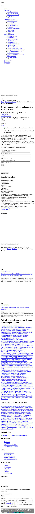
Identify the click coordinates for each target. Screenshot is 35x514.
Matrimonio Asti (11, 327)
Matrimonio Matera (15, 333)
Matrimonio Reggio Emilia (12, 347)
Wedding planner (5, 271)
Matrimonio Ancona (14, 364)
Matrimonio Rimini (25, 347)
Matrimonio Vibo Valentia (12, 338)
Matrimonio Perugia (14, 393)
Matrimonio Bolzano (17, 391)
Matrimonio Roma (18, 353)
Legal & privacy (10, 503)
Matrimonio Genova (10, 355)
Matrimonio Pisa (22, 388)
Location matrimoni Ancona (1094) (17, 407)
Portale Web (7, 467)
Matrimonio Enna (9, 382)
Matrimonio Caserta (11, 341)
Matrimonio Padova (10, 396)
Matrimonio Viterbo (28, 353)
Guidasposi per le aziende (11, 446)
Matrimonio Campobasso (20, 367)
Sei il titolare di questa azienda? (9, 208)
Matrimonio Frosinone (13, 352)
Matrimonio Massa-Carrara (11, 388)
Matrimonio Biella (20, 327)
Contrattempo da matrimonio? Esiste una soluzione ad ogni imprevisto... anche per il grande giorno (16, 274)
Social (5, 470)
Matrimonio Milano (10, 361)
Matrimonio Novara (9, 329)
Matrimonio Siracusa (21, 383)
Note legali (7, 443)
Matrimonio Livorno (21, 386)
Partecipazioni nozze (10, 102)
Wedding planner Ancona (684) (16, 427)
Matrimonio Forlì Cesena (11, 344)
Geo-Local (7, 468)
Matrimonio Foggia (19, 371)
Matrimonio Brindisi (8, 371)
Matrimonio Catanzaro (16, 335)
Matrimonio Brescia (11, 358)
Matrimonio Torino (11, 326)
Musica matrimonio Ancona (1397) (14, 422)
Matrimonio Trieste (11, 350)
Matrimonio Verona (21, 397)
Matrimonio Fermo (9, 365)
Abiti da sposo (4, 304)
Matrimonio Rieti (8, 353)
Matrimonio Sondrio (19, 362)
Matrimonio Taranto (9, 373)
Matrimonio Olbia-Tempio (11, 376)
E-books (6, 471)
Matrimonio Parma (10, 345)
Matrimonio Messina (19, 382)
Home (2, 102)
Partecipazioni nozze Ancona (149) (13, 426)
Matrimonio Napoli (22, 341)
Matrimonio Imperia (21, 355)
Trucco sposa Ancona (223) (18, 413)
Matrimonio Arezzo (15, 385)
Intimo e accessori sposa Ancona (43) (17, 412)
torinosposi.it (7, 454)
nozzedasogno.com (9, 453)
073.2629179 (4, 114)
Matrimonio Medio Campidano (13, 377)
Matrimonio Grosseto (10, 386)
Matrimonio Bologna (20, 342)
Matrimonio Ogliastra (10, 379)
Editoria (6, 465)
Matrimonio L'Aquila (9, 332)
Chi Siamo (7, 442)
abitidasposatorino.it (9, 457)
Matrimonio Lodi (20, 359)
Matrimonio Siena (18, 389)
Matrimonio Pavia (9, 362)
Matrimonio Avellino (12, 339)
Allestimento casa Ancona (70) (15, 415)
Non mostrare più (19, 512)
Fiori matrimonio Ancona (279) (12, 419)
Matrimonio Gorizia (14, 348)
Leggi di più (10, 512)
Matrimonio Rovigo (21, 396)
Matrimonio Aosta (10, 394)
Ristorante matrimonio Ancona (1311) (11, 406)
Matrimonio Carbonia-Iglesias (13, 374)
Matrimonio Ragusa (10, 383)
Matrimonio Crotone (10, 336)
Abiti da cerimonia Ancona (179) (16, 409)
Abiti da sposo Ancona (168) (16, 410)
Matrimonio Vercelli (9, 330)
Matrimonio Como (21, 358)
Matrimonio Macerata (20, 365)
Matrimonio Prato (9, 389)
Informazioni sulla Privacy (11, 445)
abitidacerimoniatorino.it (10, 459)
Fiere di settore (8, 473)
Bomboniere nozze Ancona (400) (12, 418)
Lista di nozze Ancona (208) (16, 421)
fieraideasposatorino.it (10, 456)
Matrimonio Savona (11, 356)
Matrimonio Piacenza (21, 345)
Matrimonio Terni (24, 393)
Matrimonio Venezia (10, 397)
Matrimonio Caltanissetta (12, 380)
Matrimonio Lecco (11, 359)
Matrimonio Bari (8, 370)
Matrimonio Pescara (20, 332)
